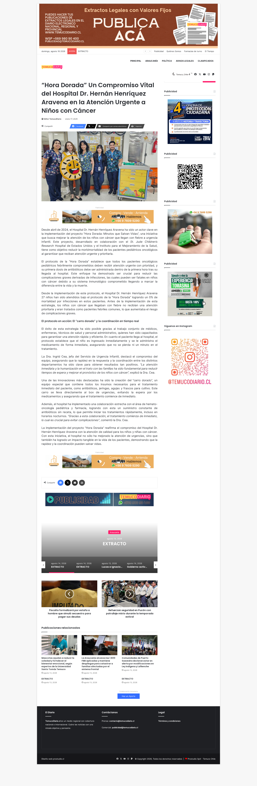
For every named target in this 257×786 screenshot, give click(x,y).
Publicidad (159, 51)
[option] (114, 543)
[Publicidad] (128, 26)
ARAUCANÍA (151, 61)
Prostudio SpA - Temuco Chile (202, 759)
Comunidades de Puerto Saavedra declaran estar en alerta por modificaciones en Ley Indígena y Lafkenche (138, 662)
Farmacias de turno (193, 51)
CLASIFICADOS (205, 61)
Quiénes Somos (174, 51)
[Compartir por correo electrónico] (75, 483)
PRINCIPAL (135, 61)
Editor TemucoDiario (52, 119)
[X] (68, 483)
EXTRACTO (83, 51)
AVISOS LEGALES (185, 61)
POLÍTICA (167, 61)
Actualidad (114, 529)
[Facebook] (61, 483)
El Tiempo (209, 51)
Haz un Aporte (128, 696)
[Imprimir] (82, 483)
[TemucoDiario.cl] (51, 67)
